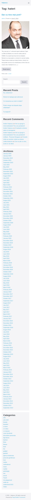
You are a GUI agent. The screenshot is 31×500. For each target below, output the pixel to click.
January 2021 (7, 213)
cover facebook (7, 433)
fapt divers (6, 437)
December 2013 (8, 401)
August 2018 (7, 276)
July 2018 (6, 278)
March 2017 (6, 314)
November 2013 (8, 403)
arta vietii (6, 420)
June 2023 (6, 164)
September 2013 (8, 407)
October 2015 (7, 352)
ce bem (5, 426)
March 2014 (6, 394)
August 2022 (7, 176)
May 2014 (6, 390)
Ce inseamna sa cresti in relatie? (12, 101)
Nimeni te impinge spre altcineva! (13, 97)
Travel (5, 478)
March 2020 (6, 234)
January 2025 (7, 153)
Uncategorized (7, 480)
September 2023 (8, 162)
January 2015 (7, 372)
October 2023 (7, 160)
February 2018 (7, 289)
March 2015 (6, 367)
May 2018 (6, 283)
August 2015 (7, 356)
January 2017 (7, 318)
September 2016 (8, 327)
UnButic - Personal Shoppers (11, 137)
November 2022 (8, 171)
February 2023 (7, 169)
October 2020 (7, 220)
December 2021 (8, 191)
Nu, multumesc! (7, 92)
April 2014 (6, 392)
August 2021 (7, 200)
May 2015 (6, 363)
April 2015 (6, 365)
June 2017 (6, 307)
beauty (5, 422)
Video (5, 486)
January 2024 (7, 156)
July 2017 (6, 305)
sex (4, 473)
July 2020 (6, 227)
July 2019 (6, 251)
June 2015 (6, 361)
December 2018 (8, 267)
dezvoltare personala (9, 435)
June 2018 (6, 280)
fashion (5, 440)
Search (5, 79)
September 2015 (8, 354)
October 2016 (7, 325)
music (5, 466)
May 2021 (6, 207)
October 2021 (7, 196)
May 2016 (6, 336)
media (5, 462)
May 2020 (6, 231)
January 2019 (7, 265)
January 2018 (7, 292)
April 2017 (6, 312)
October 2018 (7, 271)
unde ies (5, 482)
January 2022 (7, 189)
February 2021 (7, 211)
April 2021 (6, 209)
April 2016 (6, 338)
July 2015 (6, 358)
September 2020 (8, 222)
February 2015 (7, 370)
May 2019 (6, 256)
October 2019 (7, 245)
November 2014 (8, 376)
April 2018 (6, 285)
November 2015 (8, 350)
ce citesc (5, 428)
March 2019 (6, 260)
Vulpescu (5, 2)
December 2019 (8, 240)
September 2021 (8, 198)
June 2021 (6, 205)
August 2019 (7, 249)
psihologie (6, 471)
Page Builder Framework (18, 497)
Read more (6, 70)
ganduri (5, 453)
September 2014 (8, 381)
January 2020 (7, 238)
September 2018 (8, 274)
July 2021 (6, 202)
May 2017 (6, 309)
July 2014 (6, 385)
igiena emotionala (8, 455)
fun (4, 449)
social (9, 73)
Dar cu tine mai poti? (11, 15)
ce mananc (6, 431)
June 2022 (6, 180)
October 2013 (7, 405)
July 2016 (6, 332)
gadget (5, 451)
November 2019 (8, 243)
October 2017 (7, 298)
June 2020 (6, 229)
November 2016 (8, 323)
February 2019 (7, 263)
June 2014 (6, 387)
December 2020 (8, 216)
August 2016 (7, 329)
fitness (5, 444)
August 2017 (7, 303)
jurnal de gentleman (9, 458)
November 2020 (8, 218)
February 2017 (7, 316)
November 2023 (8, 158)
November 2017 (8, 296)
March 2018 (6, 287)
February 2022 (7, 187)
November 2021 (8, 193)
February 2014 (7, 396)
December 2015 (8, 347)
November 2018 (8, 269)
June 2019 (6, 254)
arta (4, 417)
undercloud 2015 (8, 484)
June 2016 (6, 334)
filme (4, 442)
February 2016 (7, 343)
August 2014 (7, 383)
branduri (5, 424)
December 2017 (8, 294)
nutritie (5, 469)
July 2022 (6, 178)
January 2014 (7, 399)
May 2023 (6, 167)
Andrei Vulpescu (8, 123)
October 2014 (7, 378)
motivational (6, 464)
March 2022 (6, 185)
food (4, 446)
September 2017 (8, 300)
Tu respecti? (6, 111)
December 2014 (8, 374)
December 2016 (8, 320)
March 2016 (6, 341)
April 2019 (6, 258)
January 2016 (7, 345)
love (4, 460)
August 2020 (7, 225)
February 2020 (7, 236)
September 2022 (8, 173)
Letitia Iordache (7, 141)
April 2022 (6, 182)
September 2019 (8, 247)
